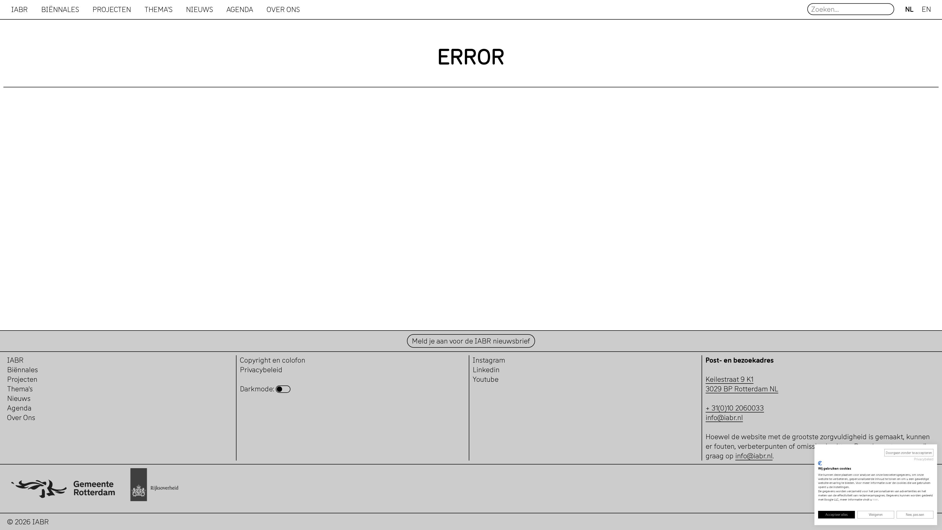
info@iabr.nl (724, 417)
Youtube (485, 379)
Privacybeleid (923, 459)
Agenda (239, 9)
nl (909, 9)
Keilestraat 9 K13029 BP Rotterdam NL (742, 384)
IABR (19, 9)
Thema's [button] (158, 9)
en (926, 9)
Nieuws (199, 9)
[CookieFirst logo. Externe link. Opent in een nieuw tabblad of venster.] (820, 463)
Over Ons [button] (283, 9)
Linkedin (486, 370)
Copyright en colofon (272, 360)
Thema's (20, 389)
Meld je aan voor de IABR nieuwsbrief (471, 341)
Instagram (489, 360)
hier (875, 499)
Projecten (22, 379)
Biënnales (60, 9)
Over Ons (21, 417)
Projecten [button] (111, 9)
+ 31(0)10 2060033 (735, 408)
